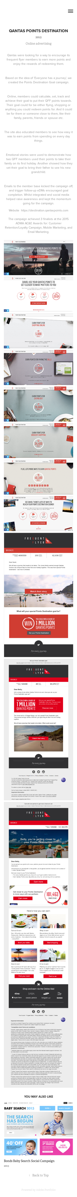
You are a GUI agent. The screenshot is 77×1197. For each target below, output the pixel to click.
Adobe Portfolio (46, 1190)
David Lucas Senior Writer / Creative (32, 11)
